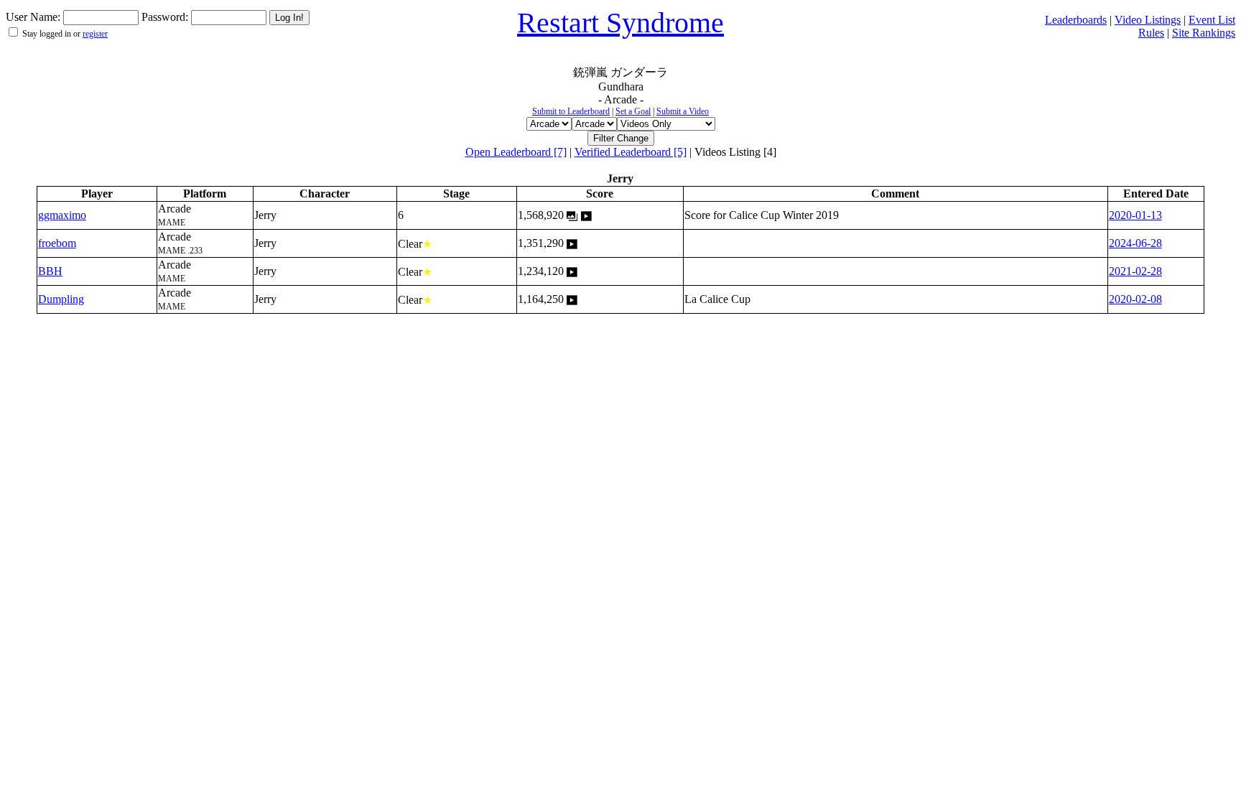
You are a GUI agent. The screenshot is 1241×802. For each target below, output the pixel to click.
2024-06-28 (1135, 243)
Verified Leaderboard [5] (631, 152)
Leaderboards (1076, 20)
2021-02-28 (1135, 271)
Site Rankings (1203, 33)
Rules (1151, 33)
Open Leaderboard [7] (516, 152)
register (95, 34)
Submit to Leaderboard (571, 111)
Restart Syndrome (620, 22)
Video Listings (1148, 20)
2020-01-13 (1135, 215)
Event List (1212, 20)
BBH (50, 271)
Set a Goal (633, 111)
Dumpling (61, 299)
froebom (57, 243)
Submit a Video (682, 111)
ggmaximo (62, 215)
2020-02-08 (1135, 299)
